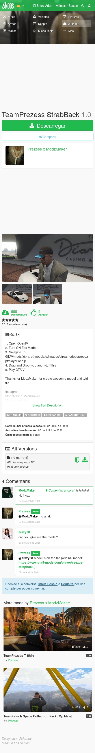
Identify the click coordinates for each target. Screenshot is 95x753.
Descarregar (50, 125)
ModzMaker (27, 490)
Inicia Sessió (48, 584)
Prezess (24, 511)
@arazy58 (26, 558)
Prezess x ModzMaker (47, 149)
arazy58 (24, 532)
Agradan (43, 314)
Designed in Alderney (17, 738)
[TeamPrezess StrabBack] (47, 258)
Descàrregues (19, 314)
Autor (35, 511)
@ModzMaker (29, 516)
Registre (67, 584)
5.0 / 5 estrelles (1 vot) (14, 324)
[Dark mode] (83, 5)
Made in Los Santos (16, 743)
